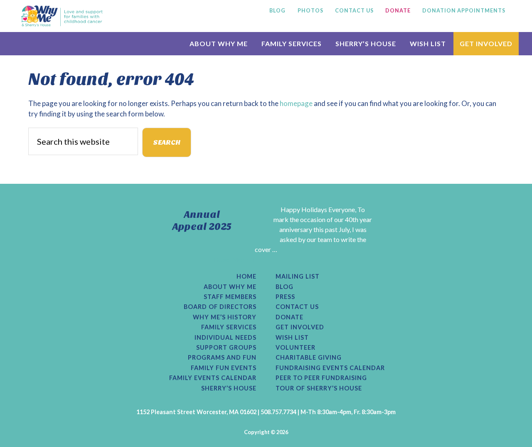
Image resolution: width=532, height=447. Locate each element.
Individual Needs (225, 338)
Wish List (292, 338)
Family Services (228, 327)
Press (285, 297)
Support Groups (226, 348)
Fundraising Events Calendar (330, 368)
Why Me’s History (224, 317)
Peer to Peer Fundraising (321, 378)
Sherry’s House (228, 388)
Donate (289, 317)
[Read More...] (234, 259)
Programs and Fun (222, 358)
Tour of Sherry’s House (319, 388)
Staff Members (230, 297)
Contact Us (297, 307)
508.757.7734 (278, 411)
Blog (284, 287)
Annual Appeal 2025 (202, 220)
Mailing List (298, 276)
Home (246, 276)
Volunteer (295, 348)
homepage (296, 103)
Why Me (62, 16)
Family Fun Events (223, 368)
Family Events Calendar (212, 378)
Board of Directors (220, 307)
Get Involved (300, 327)
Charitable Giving (309, 358)
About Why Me (230, 287)
